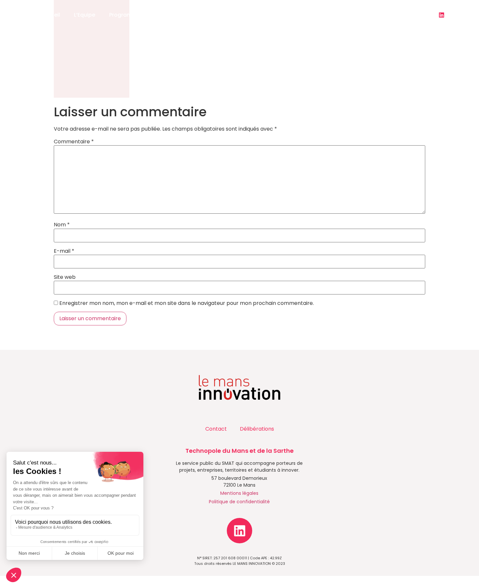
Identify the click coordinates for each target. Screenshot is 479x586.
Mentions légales (239, 493)
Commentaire (74, 141)
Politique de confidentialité (239, 501)
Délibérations (257, 429)
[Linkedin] (441, 15)
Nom (62, 224)
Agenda (270, 15)
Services (177, 15)
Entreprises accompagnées (331, 15)
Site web (65, 277)
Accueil (50, 15)
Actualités (224, 15)
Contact (393, 15)
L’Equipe (84, 15)
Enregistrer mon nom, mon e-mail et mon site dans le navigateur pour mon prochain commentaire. (186, 303)
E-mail (64, 251)
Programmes (126, 15)
